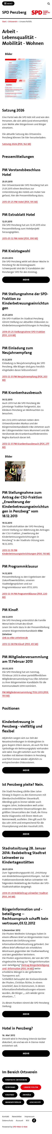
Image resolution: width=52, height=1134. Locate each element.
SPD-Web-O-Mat (20, 1126)
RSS (27, 1120)
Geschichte (35, 1102)
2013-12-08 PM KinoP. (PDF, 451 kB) (20, 644)
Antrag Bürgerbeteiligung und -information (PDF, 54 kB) (25, 966)
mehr (26, 279)
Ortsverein (12, 21)
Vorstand (10, 1087)
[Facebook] (34, 1120)
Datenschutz (7, 1120)
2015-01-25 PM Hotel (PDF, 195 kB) (20, 201)
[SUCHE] (48, 3)
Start (4, 21)
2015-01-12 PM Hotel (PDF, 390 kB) (20, 238)
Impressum (29, 1116)
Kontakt (5, 1116)
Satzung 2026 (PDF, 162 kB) (16, 143)
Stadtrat (9, 1094)
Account (19, 1120)
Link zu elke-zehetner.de (15, 637)
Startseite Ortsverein (16, 1079)
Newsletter (17, 1116)
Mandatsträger (13, 1102)
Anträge (27, 1094)
